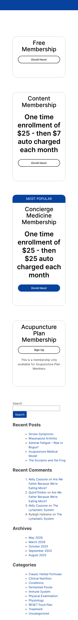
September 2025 (40, 551)
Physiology (36, 600)
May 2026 (36, 537)
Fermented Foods (40, 587)
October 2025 (38, 546)
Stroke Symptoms (41, 434)
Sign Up (47, 349)
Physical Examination (43, 596)
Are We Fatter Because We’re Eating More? (46, 483)
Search (17, 403)
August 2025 (37, 555)
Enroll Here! (45, 59)
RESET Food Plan (40, 605)
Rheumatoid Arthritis (43, 438)
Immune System (39, 591)
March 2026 (37, 542)
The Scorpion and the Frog (47, 460)
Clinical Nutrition (40, 578)
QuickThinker (37, 492)
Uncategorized (39, 613)
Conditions (36, 583)
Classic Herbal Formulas (45, 574)
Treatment (36, 609)
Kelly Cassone (38, 479)
